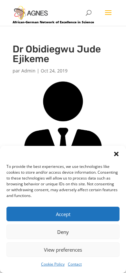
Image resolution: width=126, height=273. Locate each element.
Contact (75, 264)
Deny (63, 232)
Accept (63, 214)
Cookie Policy (53, 264)
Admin (28, 71)
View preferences (63, 249)
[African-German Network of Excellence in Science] (31, 12)
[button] (116, 154)
